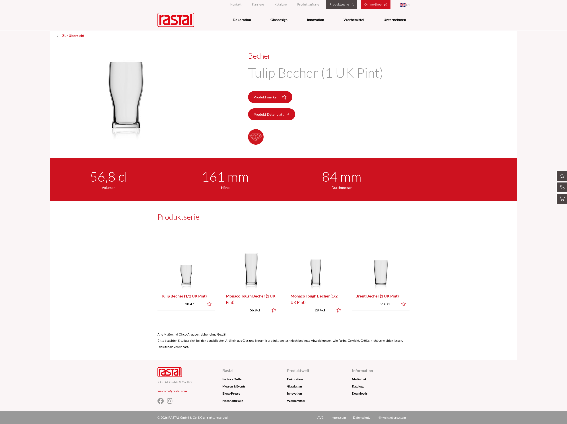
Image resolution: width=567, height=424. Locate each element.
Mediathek (359, 379)
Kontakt (235, 4)
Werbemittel (354, 19)
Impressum (338, 417)
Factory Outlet (232, 379)
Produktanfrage (308, 4)
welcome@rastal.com (172, 391)
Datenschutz (361, 417)
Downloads (359, 393)
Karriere (258, 4)
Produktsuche (339, 4)
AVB (320, 417)
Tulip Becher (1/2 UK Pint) (184, 296)
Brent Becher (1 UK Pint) (377, 296)
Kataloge (280, 4)
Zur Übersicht (73, 35)
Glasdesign (278, 19)
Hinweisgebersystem (391, 417)
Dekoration (242, 19)
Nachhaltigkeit (232, 401)
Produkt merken (266, 97)
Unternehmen (395, 19)
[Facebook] (162, 402)
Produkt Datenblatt (269, 114)
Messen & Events (233, 386)
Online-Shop (373, 4)
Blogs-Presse (231, 393)
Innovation (315, 19)
